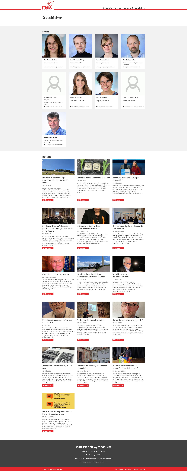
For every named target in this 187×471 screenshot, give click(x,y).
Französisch (47, 63)
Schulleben (140, 7)
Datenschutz (127, 469)
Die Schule (107, 7)
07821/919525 (79, 459)
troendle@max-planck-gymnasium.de (54, 144)
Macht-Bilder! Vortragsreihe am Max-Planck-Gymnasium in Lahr (57, 412)
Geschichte (55, 63)
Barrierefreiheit (119, 469)
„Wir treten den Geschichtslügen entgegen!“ (125, 178)
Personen (118, 7)
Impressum (136, 469)
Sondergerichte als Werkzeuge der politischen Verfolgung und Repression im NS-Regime (58, 228)
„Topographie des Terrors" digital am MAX (57, 366)
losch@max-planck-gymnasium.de (53, 106)
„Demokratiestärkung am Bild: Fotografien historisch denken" (125, 366)
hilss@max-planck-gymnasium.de (106, 67)
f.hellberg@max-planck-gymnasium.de (80, 67)
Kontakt (142, 469)
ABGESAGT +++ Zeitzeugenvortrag (56, 274)
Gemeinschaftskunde (129, 63)
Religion (46, 104)
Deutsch (72, 63)
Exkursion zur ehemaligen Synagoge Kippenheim (92, 366)
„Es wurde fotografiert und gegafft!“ (127, 320)
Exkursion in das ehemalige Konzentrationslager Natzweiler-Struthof (55, 180)
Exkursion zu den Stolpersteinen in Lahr (93, 177)
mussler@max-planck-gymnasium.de (80, 106)
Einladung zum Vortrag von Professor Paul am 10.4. (57, 321)
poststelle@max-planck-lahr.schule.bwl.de (100, 459)
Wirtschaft (126, 65)
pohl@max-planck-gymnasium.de (106, 106)
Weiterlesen (47, 200)
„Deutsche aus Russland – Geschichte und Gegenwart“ (127, 227)
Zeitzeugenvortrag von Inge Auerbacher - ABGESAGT (88, 227)
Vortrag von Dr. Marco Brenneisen (91, 320)
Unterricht (128, 7)
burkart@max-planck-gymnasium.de (54, 67)
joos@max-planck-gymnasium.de (132, 67)
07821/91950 (94, 454)
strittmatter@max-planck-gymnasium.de (134, 106)
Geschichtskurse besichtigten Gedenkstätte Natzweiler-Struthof (91, 275)
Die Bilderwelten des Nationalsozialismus (121, 275)
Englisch (98, 101)
